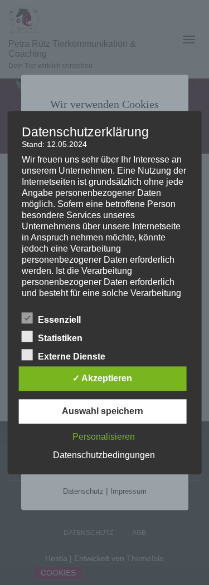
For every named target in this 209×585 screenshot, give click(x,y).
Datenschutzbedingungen (104, 455)
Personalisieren (103, 436)
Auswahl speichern (102, 411)
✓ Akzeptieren (102, 378)
